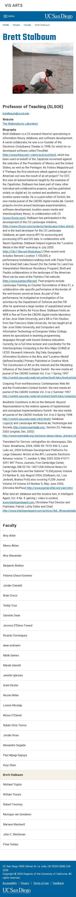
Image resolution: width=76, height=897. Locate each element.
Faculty (27, 25)
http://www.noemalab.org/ (29, 427)
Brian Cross (10, 595)
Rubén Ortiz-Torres (15, 725)
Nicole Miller (11, 695)
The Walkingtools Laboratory (20, 123)
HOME (6, 25)
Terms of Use (41, 883)
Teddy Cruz (10, 605)
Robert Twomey (13, 804)
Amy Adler (9, 535)
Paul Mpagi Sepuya (15, 755)
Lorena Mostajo (12, 705)
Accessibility (10, 883)
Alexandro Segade (14, 745)
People (16, 25)
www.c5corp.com (14, 218)
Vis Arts (14, 5)
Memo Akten (11, 545)
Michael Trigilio (12, 784)
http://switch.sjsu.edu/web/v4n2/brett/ (27, 419)
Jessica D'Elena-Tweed (17, 625)
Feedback (58, 883)
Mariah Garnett (12, 665)
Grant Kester (10, 685)
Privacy (25, 883)
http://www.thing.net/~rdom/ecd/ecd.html (29, 155)
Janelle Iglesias (13, 675)
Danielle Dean (11, 615)
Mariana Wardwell (14, 824)
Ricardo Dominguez (15, 635)
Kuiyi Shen (9, 765)
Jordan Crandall (12, 585)
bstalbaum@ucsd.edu (16, 113)
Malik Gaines (11, 655)
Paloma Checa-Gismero (17, 575)
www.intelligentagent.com (18, 502)
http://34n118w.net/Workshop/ (23, 251)
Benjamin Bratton (13, 565)
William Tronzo (12, 794)
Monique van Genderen (17, 814)
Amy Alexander (12, 555)
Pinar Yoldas (10, 844)
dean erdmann (11, 645)
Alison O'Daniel (12, 715)
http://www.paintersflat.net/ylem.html (50, 488)
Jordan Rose (11, 735)
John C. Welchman (14, 834)
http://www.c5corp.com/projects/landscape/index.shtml (38, 226)
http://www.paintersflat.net (20, 281)
